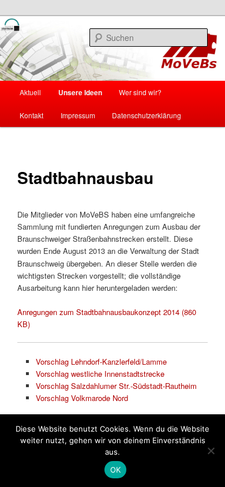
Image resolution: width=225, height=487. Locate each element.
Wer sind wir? (140, 92)
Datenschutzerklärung (146, 115)
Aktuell (30, 92)
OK (115, 469)
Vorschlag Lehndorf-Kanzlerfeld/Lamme (101, 361)
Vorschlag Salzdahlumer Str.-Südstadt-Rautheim (116, 385)
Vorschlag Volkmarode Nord (82, 397)
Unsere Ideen (80, 92)
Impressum (78, 115)
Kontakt (31, 115)
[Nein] (210, 450)
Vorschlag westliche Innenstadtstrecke (100, 373)
